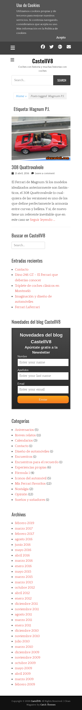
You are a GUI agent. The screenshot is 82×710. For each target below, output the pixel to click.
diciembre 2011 (26, 604)
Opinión (21, 494)
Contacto (21, 269)
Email (20, 383)
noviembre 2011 (27, 609)
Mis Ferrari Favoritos (30, 483)
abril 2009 (23, 674)
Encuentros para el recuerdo (36, 462)
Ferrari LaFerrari (27, 307)
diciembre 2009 (27, 652)
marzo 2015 (24, 577)
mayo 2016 (23, 550)
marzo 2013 (24, 582)
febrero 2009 (25, 684)
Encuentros (23, 457)
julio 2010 (22, 641)
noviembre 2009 (27, 657)
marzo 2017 (24, 528)
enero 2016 (23, 566)
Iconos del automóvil (30, 478)
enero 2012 (23, 598)
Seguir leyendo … (42, 220)
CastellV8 (42, 61)
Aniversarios (24, 430)
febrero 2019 (24, 523)
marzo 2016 (24, 561)
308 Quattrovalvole (28, 167)
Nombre (22, 356)
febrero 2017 (24, 534)
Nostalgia (22, 489)
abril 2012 (22, 593)
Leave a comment (45, 173)
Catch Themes (48, 704)
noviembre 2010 (27, 636)
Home (21, 96)
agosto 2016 (24, 539)
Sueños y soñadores (30, 500)
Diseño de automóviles (32, 451)
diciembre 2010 (27, 630)
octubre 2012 (25, 587)
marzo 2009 (24, 679)
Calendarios (24, 440)
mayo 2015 (23, 571)
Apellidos (23, 370)
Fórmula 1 (22, 473)
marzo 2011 (23, 620)
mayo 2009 (23, 668)
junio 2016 (23, 545)
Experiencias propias (30, 467)
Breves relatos (25, 435)
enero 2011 (23, 625)
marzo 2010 (24, 647)
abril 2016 (22, 555)
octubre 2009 (25, 663)
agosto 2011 (23, 614)
